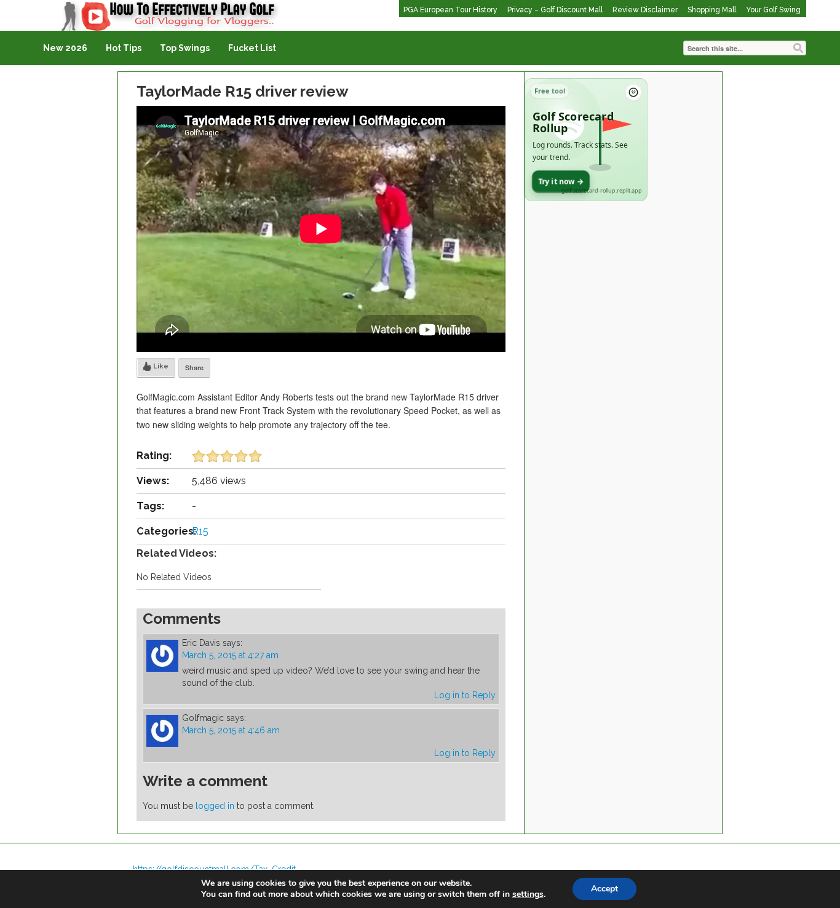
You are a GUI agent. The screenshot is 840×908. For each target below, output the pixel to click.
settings (528, 894)
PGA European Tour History (450, 10)
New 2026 (65, 48)
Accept (604, 888)
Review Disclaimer (645, 10)
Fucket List (252, 48)
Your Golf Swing (773, 10)
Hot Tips (123, 48)
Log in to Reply (465, 695)
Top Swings (185, 48)
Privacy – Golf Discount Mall (555, 10)
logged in (215, 806)
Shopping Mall (711, 10)
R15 (200, 531)
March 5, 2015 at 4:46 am (231, 730)
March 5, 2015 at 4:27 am (230, 655)
